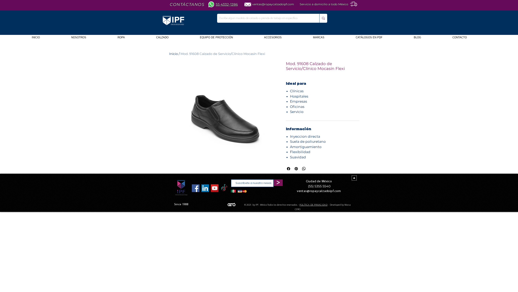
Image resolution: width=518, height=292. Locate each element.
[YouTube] (215, 188)
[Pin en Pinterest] (296, 168)
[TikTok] (224, 188)
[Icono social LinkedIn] (205, 188)
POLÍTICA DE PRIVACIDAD (313, 205)
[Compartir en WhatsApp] (303, 168)
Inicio (173, 54)
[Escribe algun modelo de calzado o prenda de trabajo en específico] (323, 18)
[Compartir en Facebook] (288, 168)
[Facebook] (196, 188)
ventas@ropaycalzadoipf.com (273, 4)
